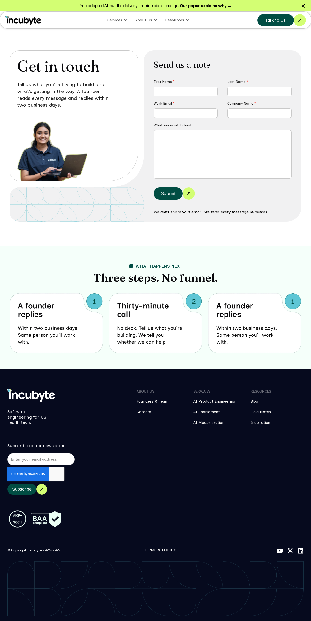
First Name (164, 82)
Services (114, 20)
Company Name (241, 103)
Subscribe (22, 489)
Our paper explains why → (206, 5)
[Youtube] (280, 551)
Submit (168, 193)
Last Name (237, 82)
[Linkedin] (301, 551)
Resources (174, 20)
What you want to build (172, 125)
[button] (155, 266)
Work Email (164, 103)
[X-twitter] (290, 551)
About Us (143, 20)
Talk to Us (275, 20)
